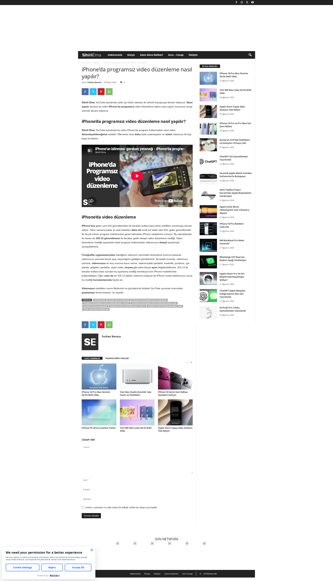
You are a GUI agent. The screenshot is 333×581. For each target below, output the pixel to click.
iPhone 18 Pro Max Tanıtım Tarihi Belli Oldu (96, 393)
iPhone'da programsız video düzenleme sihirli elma (154, 303)
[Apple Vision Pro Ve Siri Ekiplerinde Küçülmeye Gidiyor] (208, 278)
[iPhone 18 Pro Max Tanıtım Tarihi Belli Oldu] (99, 377)
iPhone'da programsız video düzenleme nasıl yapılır (106, 303)
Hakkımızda (115, 54)
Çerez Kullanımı (171, 573)
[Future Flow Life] (211, 549)
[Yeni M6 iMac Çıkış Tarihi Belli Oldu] (137, 412)
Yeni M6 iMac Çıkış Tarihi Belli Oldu (136, 429)
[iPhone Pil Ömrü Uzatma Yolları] (99, 412)
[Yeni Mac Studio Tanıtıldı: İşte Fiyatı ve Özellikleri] (137, 377)
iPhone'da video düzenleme (95, 306)
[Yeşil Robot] (159, 549)
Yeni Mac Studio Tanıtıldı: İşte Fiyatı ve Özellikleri (135, 393)
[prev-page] (187, 362)
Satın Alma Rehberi (151, 54)
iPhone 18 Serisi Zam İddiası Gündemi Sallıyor (173, 393)
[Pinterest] (101, 91)
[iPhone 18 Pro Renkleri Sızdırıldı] (208, 228)
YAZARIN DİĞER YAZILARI (117, 358)
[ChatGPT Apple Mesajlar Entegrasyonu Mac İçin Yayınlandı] (208, 295)
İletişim (193, 54)
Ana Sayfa (86, 62)
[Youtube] (252, 2)
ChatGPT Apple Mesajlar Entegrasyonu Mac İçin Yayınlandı (233, 293)
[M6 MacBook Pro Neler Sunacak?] (208, 245)
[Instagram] (242, 2)
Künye (131, 54)
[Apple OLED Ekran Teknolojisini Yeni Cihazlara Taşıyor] (208, 211)
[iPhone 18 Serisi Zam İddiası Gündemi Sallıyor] (175, 377)
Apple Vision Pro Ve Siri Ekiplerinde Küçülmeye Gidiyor (232, 276)
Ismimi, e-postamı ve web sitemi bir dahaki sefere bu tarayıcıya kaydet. (121, 507)
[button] (250, 55)
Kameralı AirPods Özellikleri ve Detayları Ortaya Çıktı (235, 141)
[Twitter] (247, 2)
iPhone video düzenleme (118, 300)
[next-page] (191, 362)
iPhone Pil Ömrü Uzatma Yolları (99, 427)
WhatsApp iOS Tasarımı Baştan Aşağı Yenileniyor (233, 258)
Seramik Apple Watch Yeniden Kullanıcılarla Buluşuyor (236, 175)
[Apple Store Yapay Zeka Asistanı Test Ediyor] (175, 412)
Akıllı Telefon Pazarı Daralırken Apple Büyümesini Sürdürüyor (235, 193)
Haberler (96, 62)
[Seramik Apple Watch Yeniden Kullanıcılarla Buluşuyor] (208, 178)
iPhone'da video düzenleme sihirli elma (165, 306)
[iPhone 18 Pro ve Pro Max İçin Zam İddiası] (208, 128)
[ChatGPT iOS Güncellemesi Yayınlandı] (208, 161)
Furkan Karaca (94, 82)
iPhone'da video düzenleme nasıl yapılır (127, 306)
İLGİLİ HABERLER (92, 358)
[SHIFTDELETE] (124, 549)
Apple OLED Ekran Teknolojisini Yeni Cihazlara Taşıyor (234, 210)
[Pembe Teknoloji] (193, 549)
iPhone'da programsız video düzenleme (149, 300)
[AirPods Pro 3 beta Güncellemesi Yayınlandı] (208, 312)
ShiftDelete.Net (210, 573)
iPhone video (99, 300)
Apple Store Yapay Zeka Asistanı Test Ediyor (175, 429)
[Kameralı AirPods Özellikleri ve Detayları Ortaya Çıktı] (208, 144)
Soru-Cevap (187, 573)
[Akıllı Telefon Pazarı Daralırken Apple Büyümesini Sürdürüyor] (208, 194)
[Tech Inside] (176, 549)
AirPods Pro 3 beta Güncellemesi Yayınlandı (233, 309)
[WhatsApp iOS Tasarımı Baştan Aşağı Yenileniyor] (208, 261)
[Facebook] (236, 2)
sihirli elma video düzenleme (95, 309)
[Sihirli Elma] (141, 549)
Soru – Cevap (175, 54)
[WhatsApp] (109, 91)
